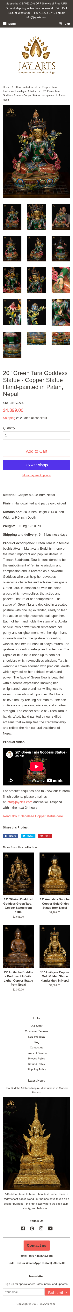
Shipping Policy (36, 1069)
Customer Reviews (36, 1031)
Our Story (36, 1025)
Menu (12, 23)
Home (6, 87)
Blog (36, 1042)
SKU (13, 403)
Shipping (9, 418)
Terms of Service (36, 1053)
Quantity (9, 428)
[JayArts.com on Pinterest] (32, 1229)
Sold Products (36, 1036)
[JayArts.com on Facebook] (22, 1229)
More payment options (36, 475)
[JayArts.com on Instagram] (41, 1229)
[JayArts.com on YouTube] (50, 1229)
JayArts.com (48, 1303)
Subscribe (57, 1292)
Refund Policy (36, 1063)
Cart (67, 23)
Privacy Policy (36, 1058)
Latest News (36, 1080)
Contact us (36, 1047)
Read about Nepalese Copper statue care (33, 816)
